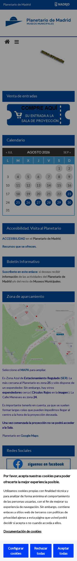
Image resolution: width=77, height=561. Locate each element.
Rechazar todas (40, 550)
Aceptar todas (63, 550)
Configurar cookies (16, 550)
